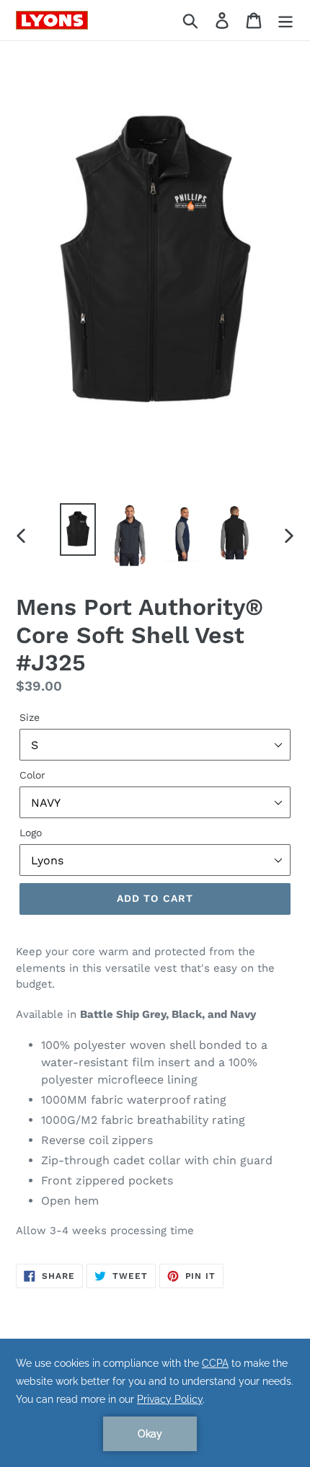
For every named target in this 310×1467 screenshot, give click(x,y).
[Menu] (285, 20)
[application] (155, 1403)
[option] (78, 529)
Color (32, 775)
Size (29, 717)
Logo (30, 832)
